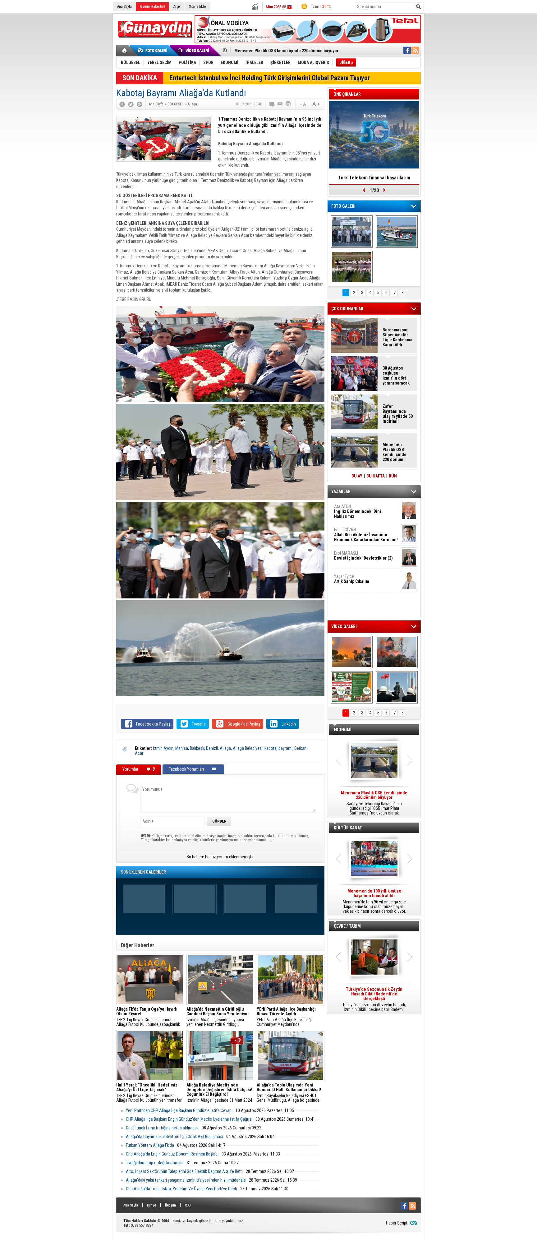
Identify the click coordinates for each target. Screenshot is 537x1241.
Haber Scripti (397, 1222)
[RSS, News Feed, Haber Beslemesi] (415, 50)
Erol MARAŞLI (363, 556)
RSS (187, 1205)
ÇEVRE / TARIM (347, 926)
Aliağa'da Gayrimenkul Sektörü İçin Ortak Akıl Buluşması (174, 1136)
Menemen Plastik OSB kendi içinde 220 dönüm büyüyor (394, 452)
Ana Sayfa (124, 6)
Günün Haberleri (152, 6)
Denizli (212, 748)
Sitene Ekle (197, 6)
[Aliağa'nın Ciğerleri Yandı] (397, 652)
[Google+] (139, 104)
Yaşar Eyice (351, 579)
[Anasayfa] (124, 50)
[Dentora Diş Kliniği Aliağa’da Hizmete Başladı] (352, 231)
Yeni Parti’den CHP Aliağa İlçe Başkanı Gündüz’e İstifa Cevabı (179, 1110)
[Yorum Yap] (272, 104)
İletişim (170, 1205)
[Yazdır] (288, 104)
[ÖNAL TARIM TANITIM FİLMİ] (352, 687)
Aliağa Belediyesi (248, 748)
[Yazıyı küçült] (302, 104)
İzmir (157, 748)
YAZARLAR (341, 491)
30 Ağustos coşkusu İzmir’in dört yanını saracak (396, 375)
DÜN (393, 475)
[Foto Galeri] (153, 50)
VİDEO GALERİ (344, 626)
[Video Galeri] (194, 50)
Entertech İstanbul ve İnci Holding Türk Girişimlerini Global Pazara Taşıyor (269, 78)
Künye (151, 1205)
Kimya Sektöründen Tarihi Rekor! (374, 178)
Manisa (181, 748)
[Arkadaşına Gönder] (280, 104)
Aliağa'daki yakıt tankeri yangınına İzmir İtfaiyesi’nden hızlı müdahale (186, 1180)
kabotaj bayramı (278, 748)
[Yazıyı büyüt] (316, 104)
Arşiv (177, 6)
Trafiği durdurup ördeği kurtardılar (155, 1162)
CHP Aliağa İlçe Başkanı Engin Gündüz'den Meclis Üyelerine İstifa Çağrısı (189, 1119)
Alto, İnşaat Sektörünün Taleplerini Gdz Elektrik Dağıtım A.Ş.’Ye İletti (184, 1171)
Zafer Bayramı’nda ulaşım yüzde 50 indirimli (398, 414)
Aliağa (225, 748)
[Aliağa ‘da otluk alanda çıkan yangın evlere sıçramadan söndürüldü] (352, 652)
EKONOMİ (342, 729)
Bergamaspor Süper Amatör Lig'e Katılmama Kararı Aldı (397, 337)
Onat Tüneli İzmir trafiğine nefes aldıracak (162, 1127)
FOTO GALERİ (343, 206)
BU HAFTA (375, 475)
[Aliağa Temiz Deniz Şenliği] (397, 231)
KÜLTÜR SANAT (348, 827)
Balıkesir (197, 748)
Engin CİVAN (366, 534)
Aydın (168, 748)
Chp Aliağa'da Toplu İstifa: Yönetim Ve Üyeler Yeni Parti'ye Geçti (181, 1188)
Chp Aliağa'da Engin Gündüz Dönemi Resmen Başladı (172, 1153)
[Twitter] (131, 104)
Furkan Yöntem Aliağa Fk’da (150, 1145)
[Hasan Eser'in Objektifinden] (352, 267)
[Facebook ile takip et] (407, 50)
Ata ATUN (357, 511)
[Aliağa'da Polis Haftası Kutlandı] (397, 687)
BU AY (356, 475)
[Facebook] (122, 104)
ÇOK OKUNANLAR (347, 308)
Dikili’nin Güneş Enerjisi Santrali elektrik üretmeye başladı (289, 50)
